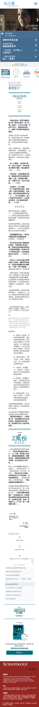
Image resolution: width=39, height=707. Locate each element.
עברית (12, 678)
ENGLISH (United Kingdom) (24, 676)
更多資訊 (18, 689)
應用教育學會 (26, 76)
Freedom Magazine (12, 697)
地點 (25, 689)
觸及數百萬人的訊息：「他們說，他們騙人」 (18, 579)
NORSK (24, 679)
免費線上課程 (11, 689)
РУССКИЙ (22, 678)
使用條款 (5, 704)
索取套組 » (19, 653)
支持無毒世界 (26, 697)
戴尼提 (12, 695)
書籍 (6, 689)
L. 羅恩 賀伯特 (6, 688)
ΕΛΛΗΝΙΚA (31, 681)
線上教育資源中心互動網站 (14, 588)
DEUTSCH (14, 679)
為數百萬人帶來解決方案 (13, 595)
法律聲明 (10, 704)
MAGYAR (19, 679)
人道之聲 (23, 688)
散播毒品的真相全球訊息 (13, 591)
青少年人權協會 (10, 699)
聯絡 (22, 689)
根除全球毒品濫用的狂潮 (13, 571)
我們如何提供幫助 (5, 77)
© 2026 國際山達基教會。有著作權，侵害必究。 (14, 703)
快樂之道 (16, 76)
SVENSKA (30, 679)
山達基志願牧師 (25, 696)
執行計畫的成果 (11, 599)
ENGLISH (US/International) (10, 676)
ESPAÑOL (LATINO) (8, 681)
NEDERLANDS (6, 679)
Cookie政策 (34, 703)
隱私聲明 (28, 703)
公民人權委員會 (19, 699)
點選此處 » (19, 616)
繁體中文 (28, 678)
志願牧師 (28, 688)
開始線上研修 (17, 696)
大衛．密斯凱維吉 (8, 696)
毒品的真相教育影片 (12, 584)
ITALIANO (5, 682)
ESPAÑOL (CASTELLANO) (20, 681)
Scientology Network (20, 695)
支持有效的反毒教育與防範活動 (16, 568)
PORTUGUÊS (12, 682)
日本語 (16, 678)
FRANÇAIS (6, 678)
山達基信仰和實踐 (15, 688)
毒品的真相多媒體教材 (13, 575)
